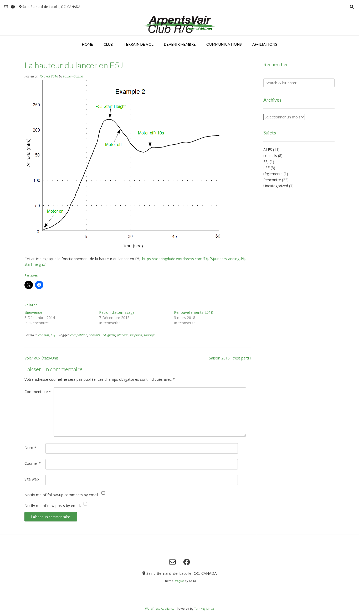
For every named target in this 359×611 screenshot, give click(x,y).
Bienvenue (33, 312)
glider (111, 335)
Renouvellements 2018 (193, 312)
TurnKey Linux (204, 608)
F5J (53, 335)
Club (108, 44)
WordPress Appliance (159, 608)
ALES (267, 149)
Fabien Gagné (73, 76)
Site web (31, 479)
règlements (273, 173)
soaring (149, 335)
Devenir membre (180, 44)
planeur (122, 335)
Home (87, 44)
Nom (30, 447)
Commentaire (37, 391)
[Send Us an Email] (6, 6)
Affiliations (264, 44)
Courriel (32, 463)
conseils (43, 335)
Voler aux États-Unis (41, 358)
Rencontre (272, 179)
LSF (266, 167)
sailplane (136, 335)
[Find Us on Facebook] (13, 6)
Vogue (179, 581)
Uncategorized (275, 185)
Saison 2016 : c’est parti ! (230, 358)
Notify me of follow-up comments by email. (61, 494)
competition (78, 335)
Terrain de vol (138, 44)
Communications (224, 44)
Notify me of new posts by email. (52, 505)
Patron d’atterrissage (117, 312)
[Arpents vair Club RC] (179, 24)
